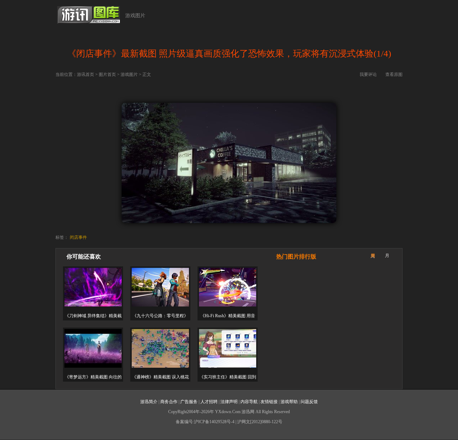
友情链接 (269, 401)
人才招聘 (209, 401)
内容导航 (249, 401)
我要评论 (368, 74)
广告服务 (189, 401)
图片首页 (107, 74)
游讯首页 (85, 74)
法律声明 (229, 401)
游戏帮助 (289, 401)
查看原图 (394, 74)
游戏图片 (135, 15)
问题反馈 (309, 401)
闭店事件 (78, 237)
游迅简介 (148, 401)
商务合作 (168, 401)
